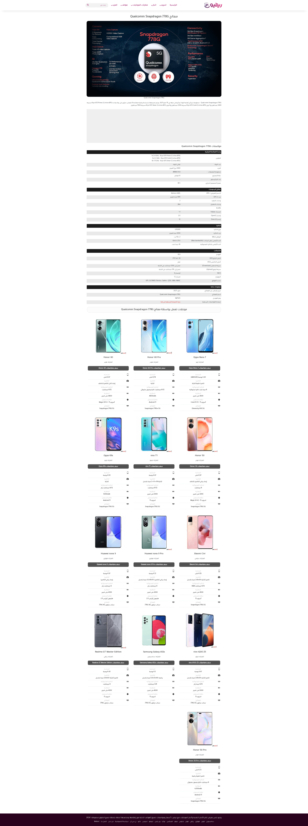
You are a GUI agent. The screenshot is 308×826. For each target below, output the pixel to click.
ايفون (203, 822)
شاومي (181, 822)
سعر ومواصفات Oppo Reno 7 (200, 368)
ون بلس (157, 822)
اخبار (154, 5)
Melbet (96, 822)
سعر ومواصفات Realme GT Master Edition (108, 663)
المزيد (114, 5)
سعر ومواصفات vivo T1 (154, 466)
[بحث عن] (87, 5)
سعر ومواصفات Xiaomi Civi (200, 564)
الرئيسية (173, 5)
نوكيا (163, 822)
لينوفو (151, 822)
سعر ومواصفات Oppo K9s (108, 466)
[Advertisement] (154, 126)
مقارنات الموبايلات (140, 5)
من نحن (111, 822)
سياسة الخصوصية (121, 822)
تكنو (139, 822)
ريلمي (192, 822)
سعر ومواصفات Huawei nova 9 (108, 564)
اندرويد (163, 5)
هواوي (197, 822)
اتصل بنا (104, 822)
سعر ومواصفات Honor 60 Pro (154, 368)
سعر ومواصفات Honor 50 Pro (200, 761)
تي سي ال (133, 822)
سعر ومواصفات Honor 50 (199, 466)
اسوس (144, 822)
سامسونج (210, 822)
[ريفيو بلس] (213, 5)
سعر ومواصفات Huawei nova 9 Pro (154, 564)
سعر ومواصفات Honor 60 (108, 368)
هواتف (125, 5)
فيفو (176, 822)
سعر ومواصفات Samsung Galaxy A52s (154, 663)
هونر (187, 822)
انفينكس (170, 822)
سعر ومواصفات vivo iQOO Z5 (200, 663)
